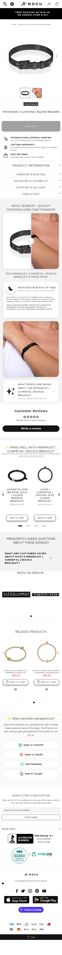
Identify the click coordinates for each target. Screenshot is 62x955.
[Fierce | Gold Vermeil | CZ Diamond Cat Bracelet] (15, 653)
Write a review (31, 428)
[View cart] (57, 4)
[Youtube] (44, 891)
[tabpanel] (16, 594)
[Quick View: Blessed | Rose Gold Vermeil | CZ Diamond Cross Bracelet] (46, 689)
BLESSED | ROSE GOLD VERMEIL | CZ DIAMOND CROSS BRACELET (46, 672)
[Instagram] (30, 891)
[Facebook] (17, 891)
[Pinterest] (37, 891)
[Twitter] (23, 891)
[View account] (49, 4)
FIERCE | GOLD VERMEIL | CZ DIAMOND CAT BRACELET (15, 672)
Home (13, 24)
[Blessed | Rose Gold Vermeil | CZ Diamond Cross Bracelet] (46, 653)
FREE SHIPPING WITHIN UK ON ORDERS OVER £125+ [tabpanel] (32, 13)
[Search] (5, 4)
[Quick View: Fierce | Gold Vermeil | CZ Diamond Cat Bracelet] (15, 689)
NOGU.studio (31, 4)
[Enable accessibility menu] (12, 4)
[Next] (56, 56)
